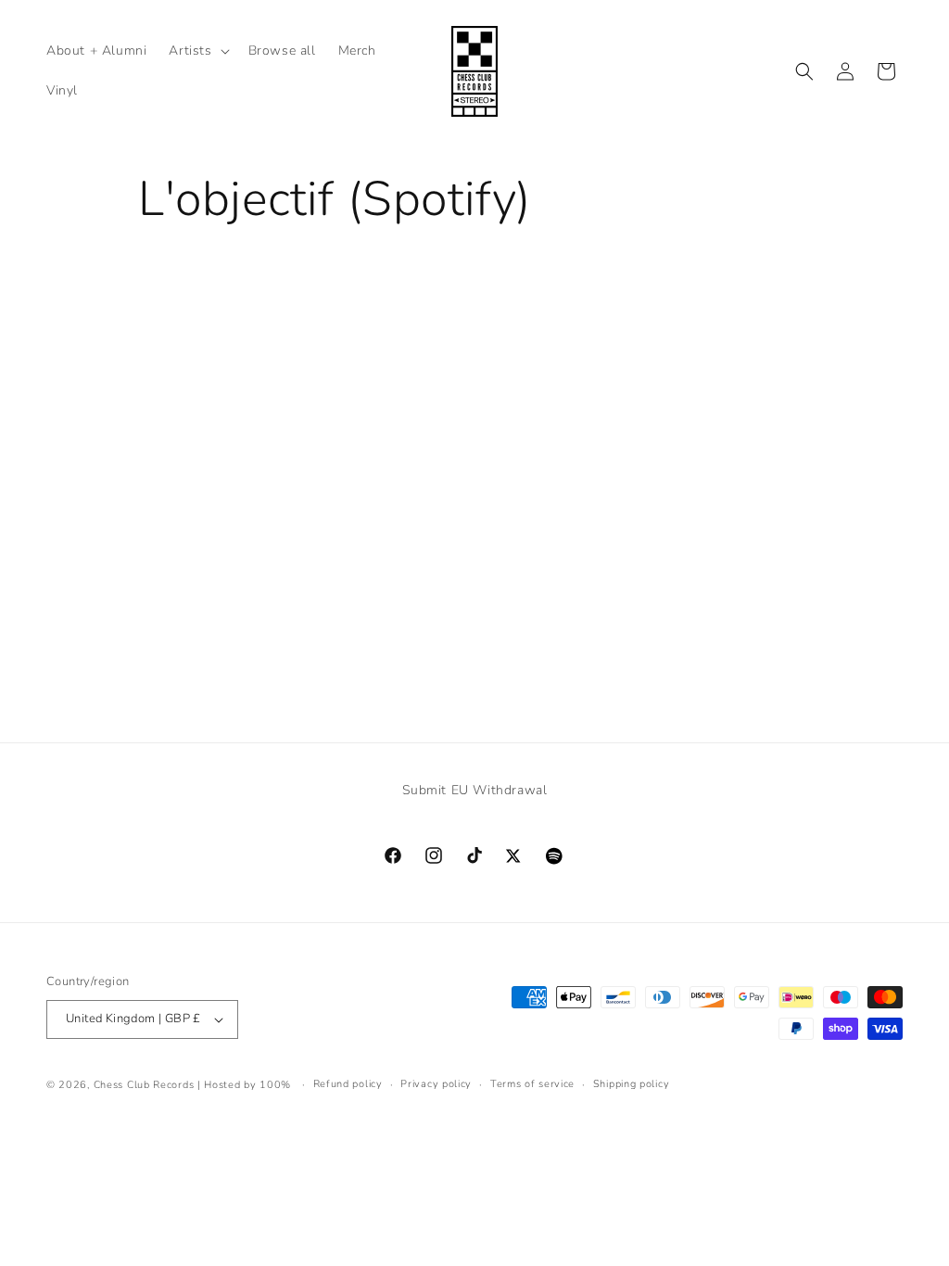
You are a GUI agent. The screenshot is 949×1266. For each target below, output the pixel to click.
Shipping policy (631, 1084)
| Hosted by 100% (244, 1085)
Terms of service (532, 1084)
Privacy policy (436, 1084)
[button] (197, 51)
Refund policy (348, 1084)
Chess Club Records (144, 1085)
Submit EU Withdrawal (475, 790)
